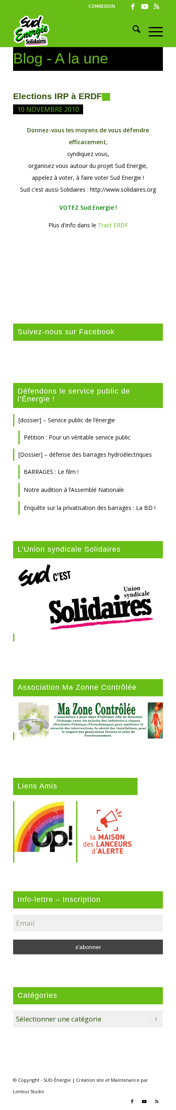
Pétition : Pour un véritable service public (77, 437)
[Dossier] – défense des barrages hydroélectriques (85, 454)
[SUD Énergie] (73, 30)
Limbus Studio (28, 1091)
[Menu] (151, 30)
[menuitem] (101, 6)
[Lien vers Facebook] (133, 6)
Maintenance (125, 1080)
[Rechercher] (132, 30)
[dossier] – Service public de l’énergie (66, 420)
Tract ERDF (113, 225)
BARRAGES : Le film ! (51, 472)
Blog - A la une (60, 58)
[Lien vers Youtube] (145, 6)
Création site (90, 1080)
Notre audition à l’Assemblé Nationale (74, 490)
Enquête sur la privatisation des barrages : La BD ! (90, 508)
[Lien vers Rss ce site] (156, 6)
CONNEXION (101, 6)
